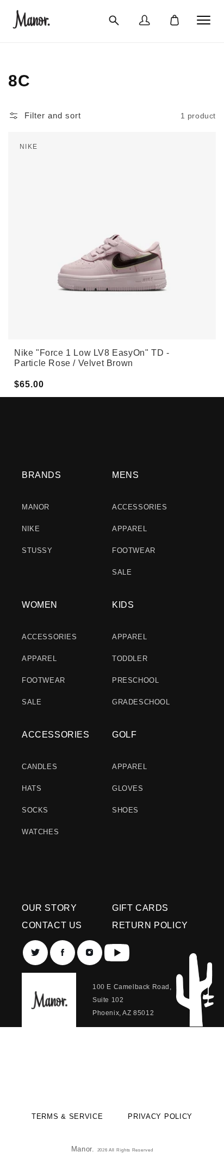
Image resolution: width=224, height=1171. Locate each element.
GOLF (124, 734)
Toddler (129, 658)
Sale (122, 572)
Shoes (125, 810)
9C (158, 168)
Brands (41, 475)
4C (88, 159)
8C (158, 157)
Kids (123, 604)
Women (40, 604)
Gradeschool (141, 702)
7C (88, 192)
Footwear (133, 550)
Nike (31, 529)
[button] (114, 20)
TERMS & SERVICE (67, 1116)
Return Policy (150, 925)
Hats (31, 788)
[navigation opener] (204, 20)
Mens (125, 475)
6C (88, 181)
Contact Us (52, 925)
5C (88, 170)
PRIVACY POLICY (160, 1116)
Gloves (128, 788)
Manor (35, 507)
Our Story (49, 907)
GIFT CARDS (140, 907)
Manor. (84, 1149)
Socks (35, 810)
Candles (39, 767)
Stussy (37, 550)
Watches (40, 832)
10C (160, 178)
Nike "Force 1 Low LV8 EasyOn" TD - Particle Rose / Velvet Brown (91, 358)
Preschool (135, 680)
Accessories (139, 507)
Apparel (129, 529)
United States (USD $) (105, 1070)
